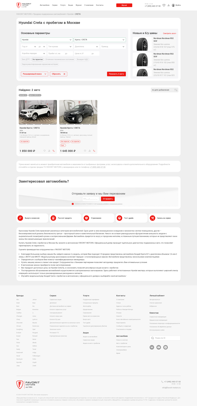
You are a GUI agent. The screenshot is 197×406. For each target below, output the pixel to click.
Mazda (34, 323)
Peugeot (35, 333)
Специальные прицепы (90, 303)
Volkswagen (36, 356)
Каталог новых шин (56, 316)
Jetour (34, 299)
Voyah (34, 362)
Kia (33, 306)
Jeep (17, 365)
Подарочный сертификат (91, 299)
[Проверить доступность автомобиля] (53, 150)
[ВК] (152, 349)
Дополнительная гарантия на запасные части (65, 323)
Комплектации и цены (123, 346)
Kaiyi (33, 303)
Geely (18, 349)
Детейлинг (53, 303)
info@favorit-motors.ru (171, 388)
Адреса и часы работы (123, 306)
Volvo (34, 359)
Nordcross (35, 326)
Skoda (34, 342)
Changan (19, 316)
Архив (118, 353)
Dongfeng (19, 329)
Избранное (153, 306)
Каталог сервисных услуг (58, 309)
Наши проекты (121, 323)
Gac (17, 346)
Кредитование (87, 309)
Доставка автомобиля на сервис (60, 306)
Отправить (108, 199)
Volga (34, 352)
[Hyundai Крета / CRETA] (38, 112)
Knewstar (35, 309)
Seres (34, 339)
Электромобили (121, 350)
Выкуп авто (86, 319)
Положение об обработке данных (160, 327)
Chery (18, 319)
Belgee (18, 309)
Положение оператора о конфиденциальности (165, 323)
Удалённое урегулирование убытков (95, 326)
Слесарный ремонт (56, 313)
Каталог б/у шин (55, 319)
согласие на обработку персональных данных (109, 203)
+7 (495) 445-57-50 (97, 167)
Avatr (18, 303)
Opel (33, 329)
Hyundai (19, 362)
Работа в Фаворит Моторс (124, 309)
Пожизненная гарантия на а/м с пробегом (63, 326)
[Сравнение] (49, 150)
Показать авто (116, 74)
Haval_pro (19, 359)
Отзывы (118, 313)
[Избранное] (44, 150)
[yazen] (165, 349)
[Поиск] (153, 338)
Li (33, 313)
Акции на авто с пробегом (91, 343)
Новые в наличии (122, 340)
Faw (17, 339)
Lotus (34, 316)
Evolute (18, 333)
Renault (34, 336)
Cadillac (19, 313)
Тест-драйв (86, 323)
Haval (18, 356)
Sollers (34, 346)
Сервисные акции (55, 299)
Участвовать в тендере (123, 329)
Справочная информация (158, 317)
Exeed (18, 336)
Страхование (87, 313)
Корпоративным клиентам (58, 336)
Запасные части (55, 329)
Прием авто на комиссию (91, 316)
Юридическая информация (158, 320)
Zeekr (34, 365)
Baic (17, 306)
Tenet (34, 349)
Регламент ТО (54, 333)
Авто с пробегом (121, 343)
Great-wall (19, 352)
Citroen (18, 326)
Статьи (118, 303)
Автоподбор (87, 306)
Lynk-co (34, 319)
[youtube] (158, 349)
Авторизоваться (155, 299)
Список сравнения (156, 303)
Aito (17, 299)
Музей (124, 5)
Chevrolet (19, 323)
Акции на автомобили (90, 336)
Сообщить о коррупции (123, 326)
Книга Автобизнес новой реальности (128, 319)
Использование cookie (157, 330)
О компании (120, 299)
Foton (18, 342)
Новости (119, 316)
